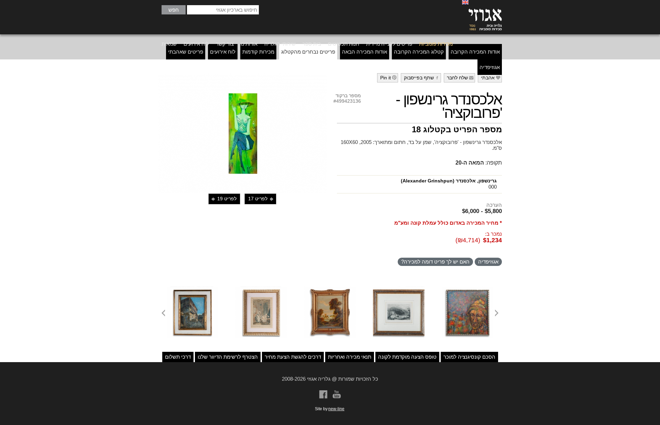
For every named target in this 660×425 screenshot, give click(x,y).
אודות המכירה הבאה (364, 52)
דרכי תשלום (178, 357)
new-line (336, 408)
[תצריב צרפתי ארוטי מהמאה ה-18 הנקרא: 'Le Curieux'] (261, 289)
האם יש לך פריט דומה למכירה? (435, 262)
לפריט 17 (261, 199)
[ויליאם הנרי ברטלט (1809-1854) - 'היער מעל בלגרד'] (399, 289)
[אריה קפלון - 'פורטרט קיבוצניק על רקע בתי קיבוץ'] (467, 289)
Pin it (388, 77)
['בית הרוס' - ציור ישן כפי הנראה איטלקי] (192, 289)
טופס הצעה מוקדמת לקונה (407, 357)
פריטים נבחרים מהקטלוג (308, 52)
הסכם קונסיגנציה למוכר (469, 357)
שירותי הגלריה (280, 44)
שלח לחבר (460, 77)
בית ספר (311, 44)
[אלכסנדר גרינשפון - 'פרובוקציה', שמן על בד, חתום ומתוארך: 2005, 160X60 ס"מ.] (242, 133)
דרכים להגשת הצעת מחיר (293, 357)
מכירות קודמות (258, 52)
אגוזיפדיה (490, 67)
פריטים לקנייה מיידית (389, 44)
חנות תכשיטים (343, 44)
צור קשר (225, 44)
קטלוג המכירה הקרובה (419, 52)
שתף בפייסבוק (422, 77)
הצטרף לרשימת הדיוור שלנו (228, 357)
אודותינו (249, 44)
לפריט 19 (223, 199)
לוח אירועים (196, 44)
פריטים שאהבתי (185, 52)
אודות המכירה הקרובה (475, 52)
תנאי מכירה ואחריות (349, 357)
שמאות (169, 44)
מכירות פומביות (436, 44)
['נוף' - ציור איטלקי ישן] (330, 289)
